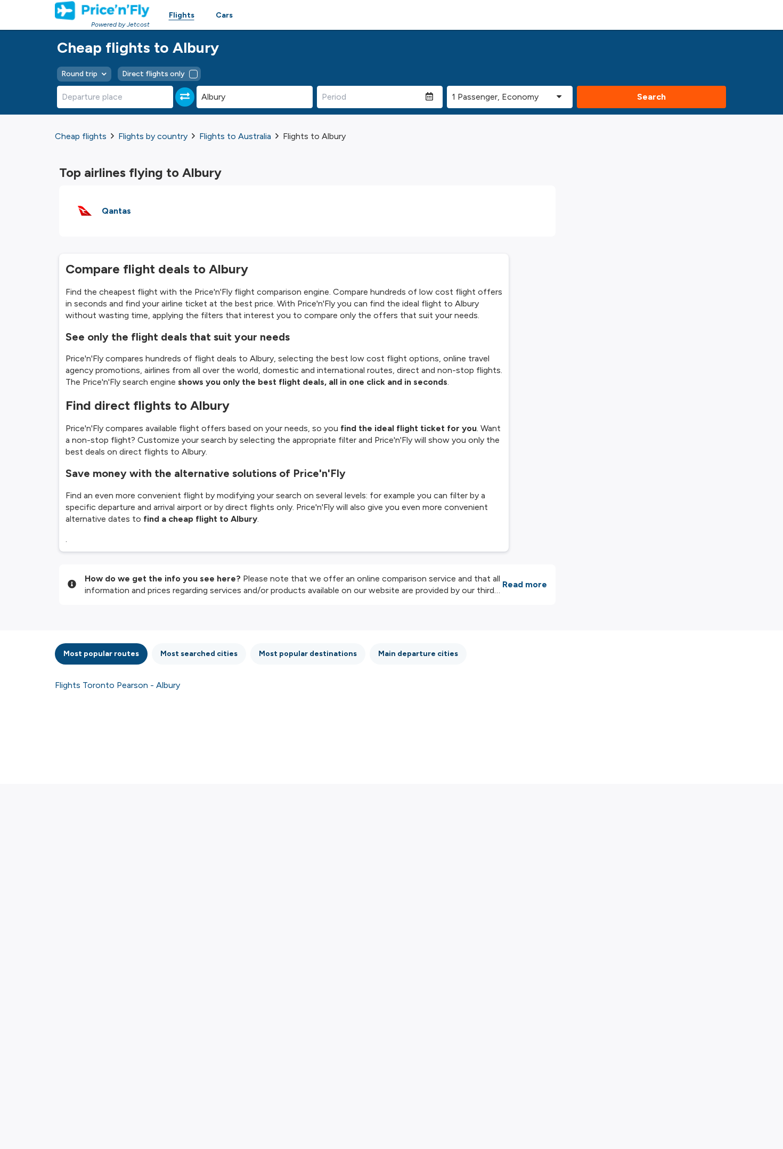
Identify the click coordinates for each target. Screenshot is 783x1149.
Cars (224, 15)
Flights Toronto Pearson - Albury (117, 685)
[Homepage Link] (102, 10)
